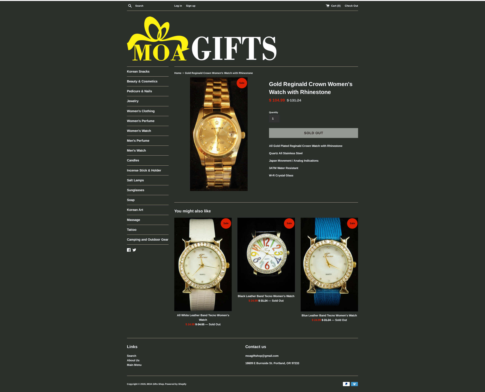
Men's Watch (136, 150)
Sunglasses (135, 190)
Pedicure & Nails (139, 91)
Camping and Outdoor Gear (147, 239)
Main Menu (134, 364)
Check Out (351, 5)
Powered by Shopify (175, 384)
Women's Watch (139, 131)
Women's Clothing (141, 111)
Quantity (273, 112)
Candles (133, 160)
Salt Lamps (135, 180)
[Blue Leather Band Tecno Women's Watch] (329, 264)
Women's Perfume (140, 121)
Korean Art (135, 210)
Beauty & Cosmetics (142, 81)
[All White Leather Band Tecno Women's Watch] (203, 264)
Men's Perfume (138, 140)
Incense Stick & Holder (144, 170)
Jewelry (132, 101)
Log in (178, 5)
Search (131, 355)
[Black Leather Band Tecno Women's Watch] (266, 255)
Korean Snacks (138, 71)
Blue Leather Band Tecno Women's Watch (329, 315)
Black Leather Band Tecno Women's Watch (266, 296)
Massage (133, 220)
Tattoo (131, 230)
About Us (133, 360)
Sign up (190, 5)
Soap (131, 200)
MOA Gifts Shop (155, 384)
